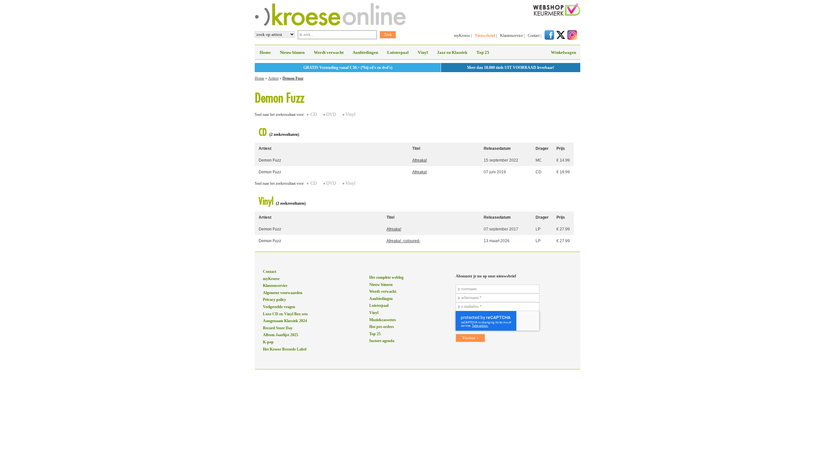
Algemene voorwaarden (282, 292)
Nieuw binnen (292, 52)
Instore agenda (381, 340)
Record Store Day (278, 328)
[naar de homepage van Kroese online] (330, 25)
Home (265, 52)
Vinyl (423, 52)
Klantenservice (511, 35)
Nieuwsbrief (485, 35)
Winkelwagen (563, 52)
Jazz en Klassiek (452, 52)
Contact (533, 35)
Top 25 (483, 52)
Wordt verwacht (328, 52)
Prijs (560, 148)
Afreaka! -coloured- (403, 241)
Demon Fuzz (292, 78)
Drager (542, 148)
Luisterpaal (398, 52)
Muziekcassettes (382, 320)
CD (314, 114)
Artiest (273, 78)
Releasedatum (497, 148)
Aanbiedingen (365, 52)
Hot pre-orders (381, 326)
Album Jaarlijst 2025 (280, 335)
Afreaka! (419, 160)
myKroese (462, 35)
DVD (331, 114)
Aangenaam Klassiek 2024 (285, 321)
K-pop (268, 342)
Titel (416, 148)
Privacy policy (274, 299)
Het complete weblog (386, 277)
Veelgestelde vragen (279, 307)
